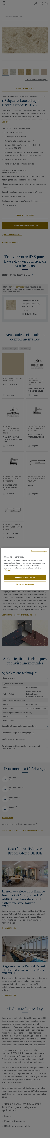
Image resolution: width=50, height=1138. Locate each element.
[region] (25, 569)
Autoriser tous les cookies (25, 577)
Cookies (8, 570)
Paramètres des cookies (25, 584)
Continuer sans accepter (39, 551)
